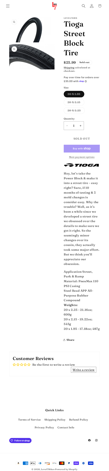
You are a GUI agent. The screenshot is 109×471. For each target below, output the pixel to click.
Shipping (69, 67)
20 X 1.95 (76, 94)
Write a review (84, 369)
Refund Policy (78, 419)
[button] (8, 6)
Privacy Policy (44, 427)
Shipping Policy (55, 419)
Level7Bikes (47, 469)
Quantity (69, 118)
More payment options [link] (82, 157)
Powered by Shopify (66, 469)
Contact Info (65, 427)
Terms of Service (29, 419)
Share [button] (71, 339)
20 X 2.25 (76, 111)
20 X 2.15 (76, 103)
